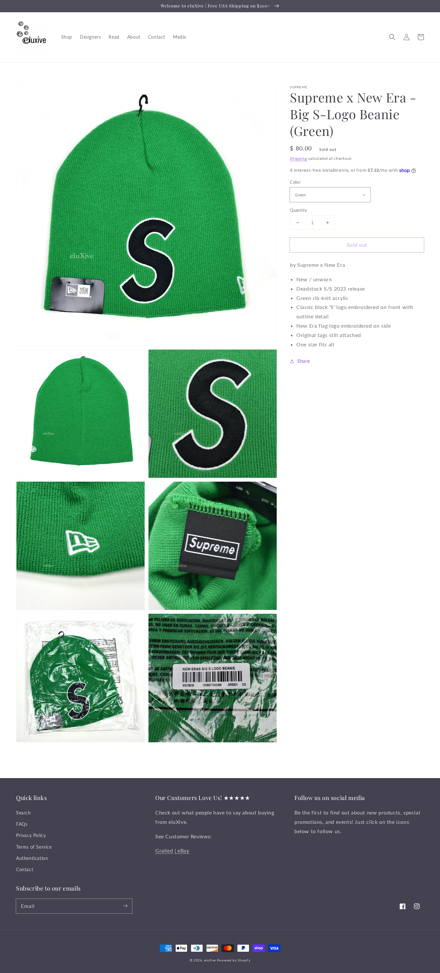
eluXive (210, 960)
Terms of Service (34, 847)
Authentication (32, 858)
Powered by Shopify (234, 960)
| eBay (182, 850)
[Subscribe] (125, 906)
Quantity (298, 210)
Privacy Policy (31, 835)
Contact (24, 869)
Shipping (298, 158)
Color (295, 182)
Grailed (164, 850)
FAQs (21, 824)
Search (23, 812)
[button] (392, 37)
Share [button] (303, 361)
